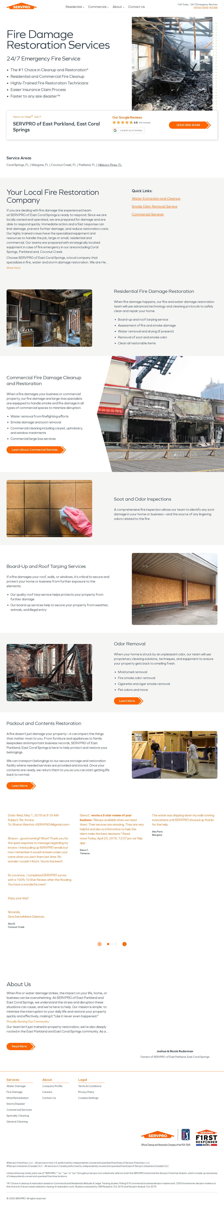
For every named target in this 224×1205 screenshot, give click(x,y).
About (117, 6)
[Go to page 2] (112, 944)
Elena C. (85, 815)
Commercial (97, 6)
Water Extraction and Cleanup (156, 198)
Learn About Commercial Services (34, 449)
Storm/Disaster (16, 1103)
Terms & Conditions (89, 1086)
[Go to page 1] (108, 944)
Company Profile (52, 1086)
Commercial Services (148, 214)
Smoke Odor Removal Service (154, 206)
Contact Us (136, 7)
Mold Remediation (18, 1097)
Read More (19, 1046)
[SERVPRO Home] (22, 6)
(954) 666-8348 (205, 8)
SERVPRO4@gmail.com (52, 824)
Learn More (127, 701)
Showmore (13, 267)
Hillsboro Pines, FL (110, 165)
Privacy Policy (86, 1092)
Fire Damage (14, 1092)
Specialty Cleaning (18, 1115)
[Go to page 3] (116, 944)
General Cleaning (17, 1121)
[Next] (124, 944)
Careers (47, 1092)
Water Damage (16, 1086)
